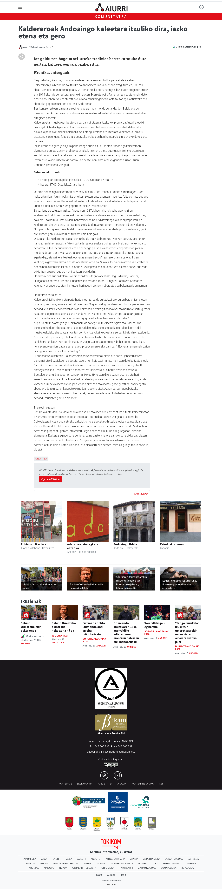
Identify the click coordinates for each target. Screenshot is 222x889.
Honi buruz (65, 783)
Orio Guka (107, 868)
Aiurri (57, 859)
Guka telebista (172, 863)
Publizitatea (105, 783)
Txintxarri (126, 868)
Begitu (30, 863)
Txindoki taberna (172, 544)
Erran (44, 863)
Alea (69, 859)
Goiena (101, 863)
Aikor (44, 859)
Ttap (123, 875)
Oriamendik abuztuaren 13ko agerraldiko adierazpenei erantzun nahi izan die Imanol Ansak (126, 632)
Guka (155, 863)
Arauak (122, 783)
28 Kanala (188, 868)
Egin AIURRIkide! (50, 479)
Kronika (34, 868)
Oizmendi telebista (84, 868)
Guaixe (142, 863)
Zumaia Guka (168, 868)
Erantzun (139, 493)
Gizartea (41, 458)
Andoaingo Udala (125, 544)
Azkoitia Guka (174, 859)
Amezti (81, 859)
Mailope (49, 868)
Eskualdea (58, 643)
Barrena (193, 859)
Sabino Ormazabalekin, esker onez (31, 626)
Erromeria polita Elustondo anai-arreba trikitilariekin (94, 628)
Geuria (87, 863)
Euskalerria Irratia (65, 863)
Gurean (111, 875)
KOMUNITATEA (111, 16)
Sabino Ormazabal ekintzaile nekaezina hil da (64, 626)
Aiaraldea (30, 859)
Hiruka (191, 863)
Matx (99, 875)
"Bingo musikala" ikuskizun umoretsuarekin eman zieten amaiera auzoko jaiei (187, 632)
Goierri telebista (122, 863)
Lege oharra (84, 783)
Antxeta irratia (115, 859)
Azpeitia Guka (151, 859)
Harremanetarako (142, 783)
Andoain (25, 643)
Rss (161, 783)
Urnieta (131, 647)
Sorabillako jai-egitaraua (154, 625)
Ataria (134, 859)
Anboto (95, 859)
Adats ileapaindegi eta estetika (82, 546)
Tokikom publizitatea (111, 880)
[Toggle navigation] (20, 7)
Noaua (63, 868)
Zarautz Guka (147, 868)
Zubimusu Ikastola (33, 544)
